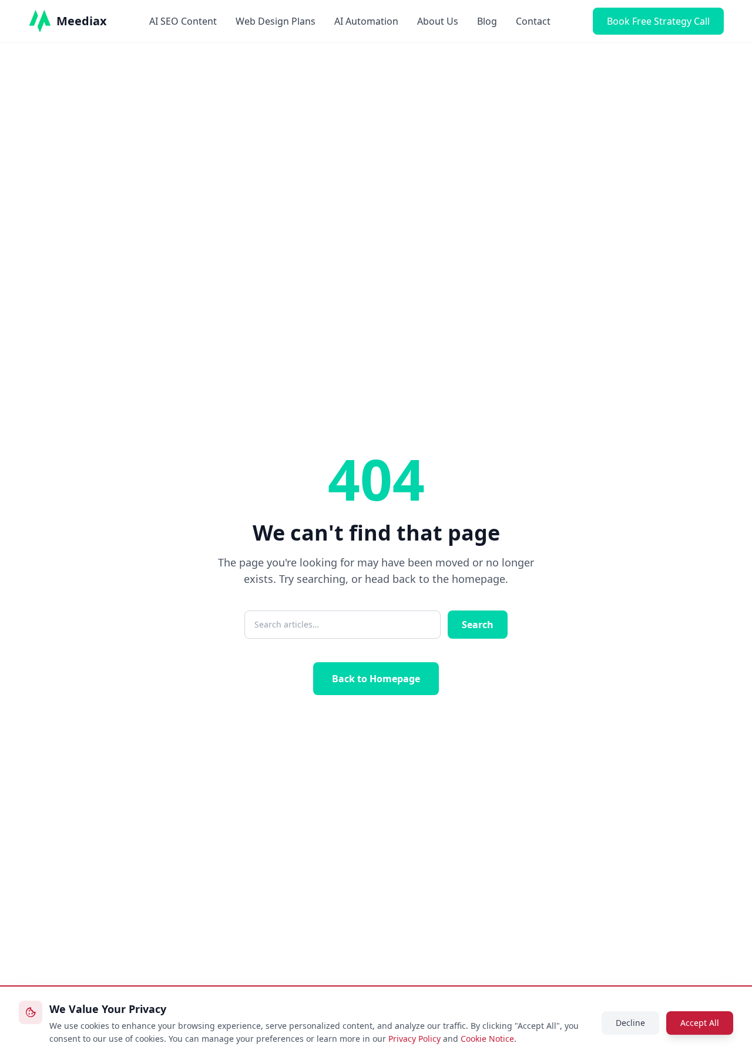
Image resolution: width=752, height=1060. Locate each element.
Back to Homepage (376, 678)
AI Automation (366, 21)
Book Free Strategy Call (658, 21)
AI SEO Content (183, 21)
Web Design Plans (275, 21)
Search (478, 624)
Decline (630, 1022)
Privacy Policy (414, 1038)
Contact (533, 21)
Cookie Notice (487, 1038)
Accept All (699, 1022)
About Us (437, 21)
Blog (487, 21)
